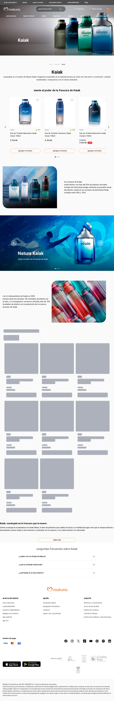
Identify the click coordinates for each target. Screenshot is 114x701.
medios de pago (9, 638)
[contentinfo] (37, 130)
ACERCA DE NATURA (10, 2)
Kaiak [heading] (12, 130)
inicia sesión (96, 9)
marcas (57, 64)
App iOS (5, 621)
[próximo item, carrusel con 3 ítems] (100, 243)
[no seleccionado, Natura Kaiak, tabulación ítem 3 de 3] (58, 268)
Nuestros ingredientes (11, 610)
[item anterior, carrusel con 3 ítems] (14, 243)
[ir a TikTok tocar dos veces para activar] (84, 641)
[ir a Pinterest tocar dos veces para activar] (97, 641)
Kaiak (57, 72)
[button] (57, 28)
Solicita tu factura (90, 613)
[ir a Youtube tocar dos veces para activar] (91, 641)
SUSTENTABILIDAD (73, 2)
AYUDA (24, 2)
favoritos (80, 9)
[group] (25, 125)
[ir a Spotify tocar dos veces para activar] (103, 641)
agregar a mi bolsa (25, 151)
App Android (7, 617)
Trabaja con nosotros (10, 613)
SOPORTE (87, 598)
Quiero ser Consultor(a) (52, 613)
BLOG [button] (86, 2)
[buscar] (61, 9)
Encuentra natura (49, 603)
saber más (57, 540)
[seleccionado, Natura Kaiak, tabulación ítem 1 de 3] (55, 268)
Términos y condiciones (93, 603)
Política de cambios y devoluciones (97, 617)
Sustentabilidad (9, 606)
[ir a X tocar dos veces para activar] (78, 641)
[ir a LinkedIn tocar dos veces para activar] (109, 641)
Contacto (46, 610)
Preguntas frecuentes (51, 606)
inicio (50, 64)
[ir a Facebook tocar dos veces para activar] (66, 641)
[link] (25, 135)
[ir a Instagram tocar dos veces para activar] (72, 641)
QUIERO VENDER (38, 2)
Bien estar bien (8, 603)
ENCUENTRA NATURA (55, 2)
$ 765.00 (82, 140)
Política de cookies (91, 610)
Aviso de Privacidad (91, 606)
